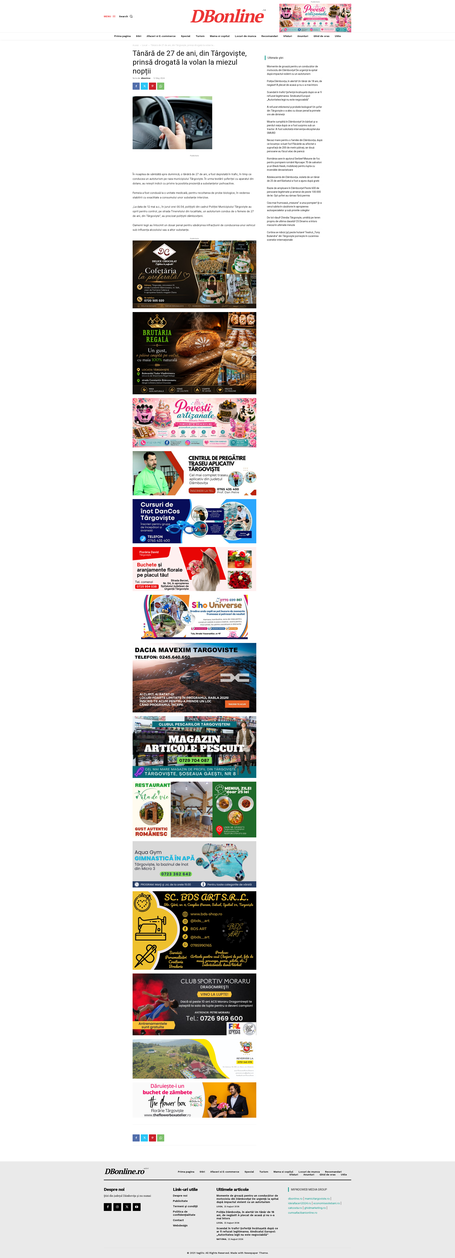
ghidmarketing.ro (315, 1208)
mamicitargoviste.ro (317, 1198)
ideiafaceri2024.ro (299, 1203)
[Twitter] (144, 86)
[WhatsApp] (160, 86)
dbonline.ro (295, 1198)
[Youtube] (137, 1207)
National (221, 1239)
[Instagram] (117, 1207)
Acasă (136, 45)
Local (144, 45)
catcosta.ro (295, 1208)
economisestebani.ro (326, 1203)
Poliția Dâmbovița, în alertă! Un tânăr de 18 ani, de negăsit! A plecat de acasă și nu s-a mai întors (294, 83)
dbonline (145, 78)
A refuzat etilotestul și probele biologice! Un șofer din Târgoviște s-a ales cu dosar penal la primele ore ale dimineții (294, 110)
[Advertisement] (194, 163)
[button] (126, 16)
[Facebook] (136, 86)
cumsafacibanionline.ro (302, 1212)
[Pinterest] (152, 86)
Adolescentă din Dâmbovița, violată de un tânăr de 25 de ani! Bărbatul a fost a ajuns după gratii (293, 179)
